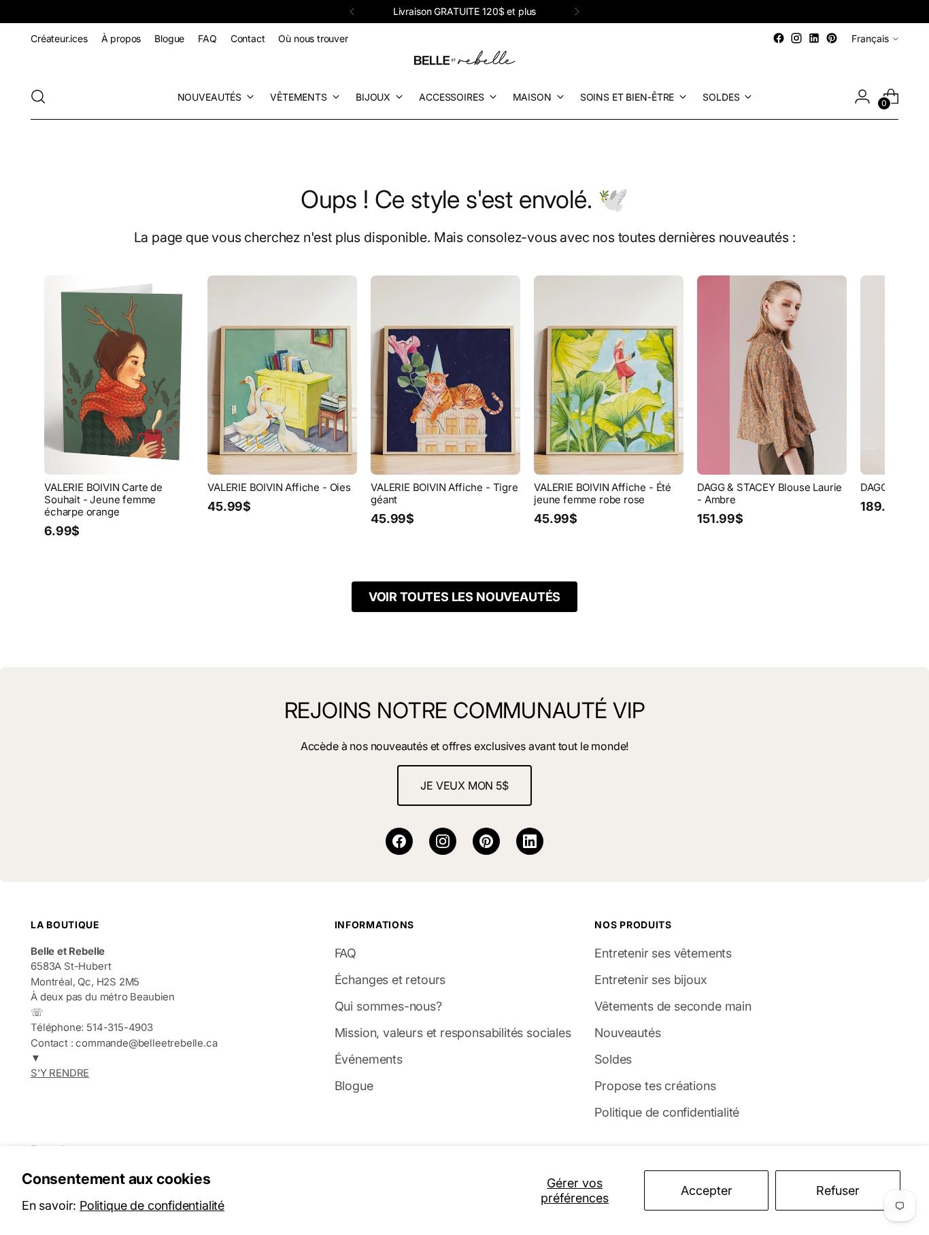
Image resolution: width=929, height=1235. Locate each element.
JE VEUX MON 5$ (464, 785)
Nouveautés (627, 1033)
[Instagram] (442, 841)
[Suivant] (577, 11)
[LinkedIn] (529, 841)
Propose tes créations (654, 1086)
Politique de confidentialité (152, 1205)
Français (870, 38)
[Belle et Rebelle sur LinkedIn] (814, 38)
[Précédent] (352, 11)
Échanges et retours (390, 979)
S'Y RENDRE (60, 1073)
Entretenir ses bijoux (650, 979)
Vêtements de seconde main (672, 1006)
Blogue (354, 1086)
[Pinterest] (486, 841)
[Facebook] (399, 841)
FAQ (345, 953)
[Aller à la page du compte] (862, 96)
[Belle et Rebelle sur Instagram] (796, 38)
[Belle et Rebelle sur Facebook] (779, 38)
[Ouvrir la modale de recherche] (38, 96)
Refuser (838, 1190)
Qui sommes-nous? (388, 1006)
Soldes (613, 1059)
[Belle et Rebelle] (464, 60)
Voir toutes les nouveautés (464, 597)
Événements (369, 1059)
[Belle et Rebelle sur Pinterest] (832, 38)
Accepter (706, 1190)
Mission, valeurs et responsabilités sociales (453, 1033)
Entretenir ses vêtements (663, 953)
